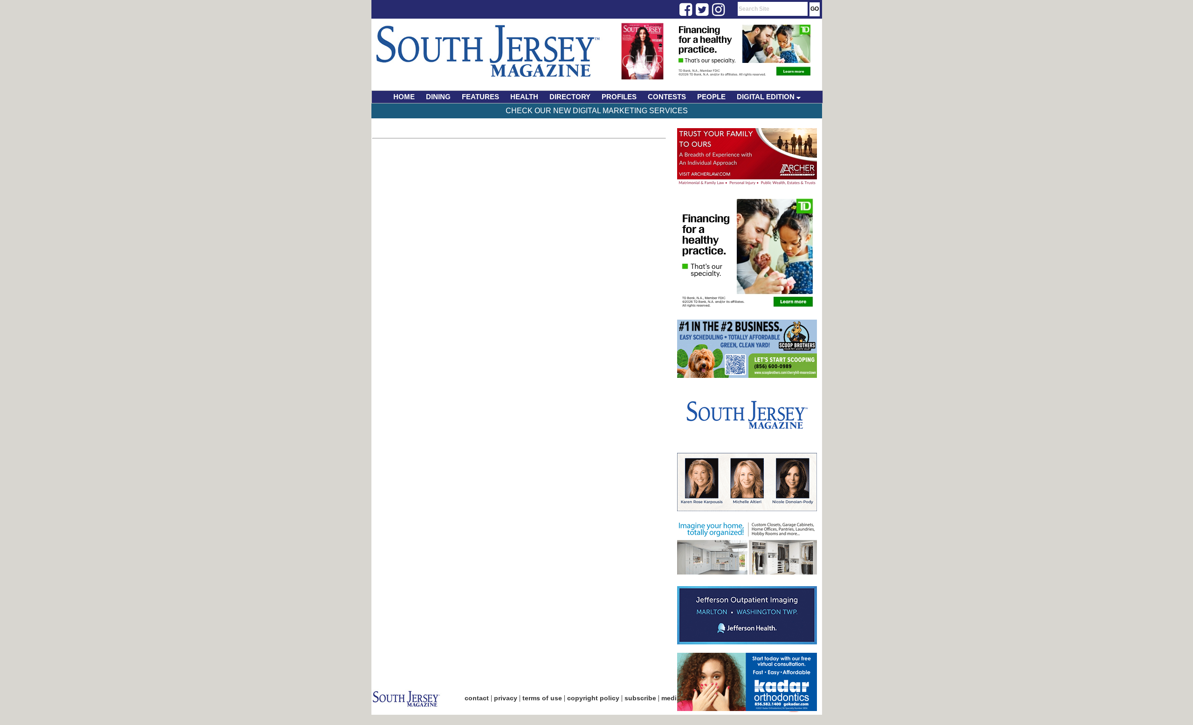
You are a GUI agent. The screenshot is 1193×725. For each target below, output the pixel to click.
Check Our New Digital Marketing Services (597, 111)
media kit (675, 698)
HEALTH (524, 97)
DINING (438, 97)
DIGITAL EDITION (766, 97)
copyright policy (593, 698)
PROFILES (619, 97)
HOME (404, 97)
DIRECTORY (569, 97)
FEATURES (480, 97)
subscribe (640, 698)
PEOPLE (711, 97)
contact (477, 698)
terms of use (542, 698)
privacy (505, 698)
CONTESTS (667, 97)
